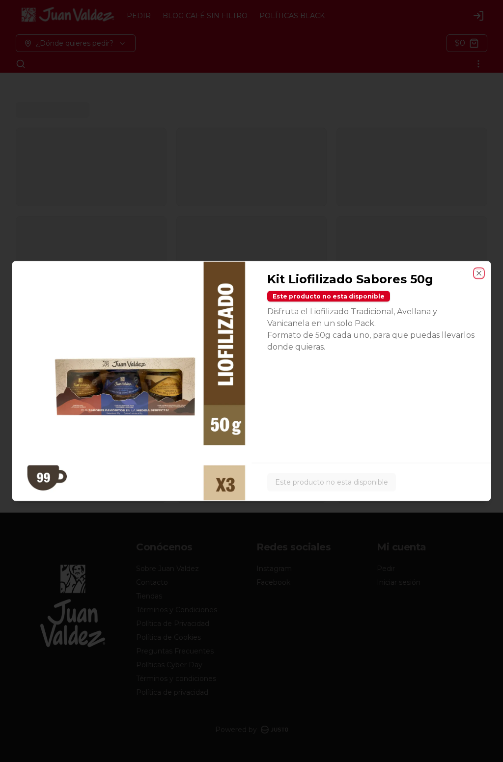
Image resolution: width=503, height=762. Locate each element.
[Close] (479, 273)
